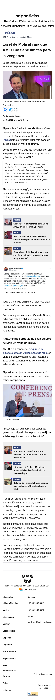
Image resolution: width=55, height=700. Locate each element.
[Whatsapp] (15, 109)
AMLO (5, 37)
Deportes (7, 638)
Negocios (7, 645)
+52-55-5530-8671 (36, 610)
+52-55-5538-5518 (36, 603)
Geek (5, 665)
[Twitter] (10, 109)
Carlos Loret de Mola (22, 37)
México (22, 21)
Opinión (45, 21)
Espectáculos (9, 658)
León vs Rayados (36, 26)
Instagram (7, 690)
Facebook (7, 676)
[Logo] (27, 16)
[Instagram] (31, 576)
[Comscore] (27, 589)
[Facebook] (5, 109)
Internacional (34, 21)
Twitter (5, 683)
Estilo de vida (9, 631)
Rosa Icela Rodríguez (13, 26)
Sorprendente (9, 652)
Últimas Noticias (10, 21)
